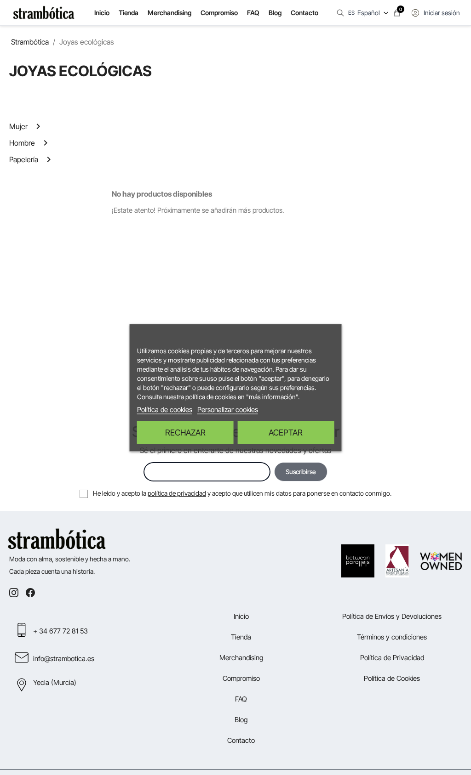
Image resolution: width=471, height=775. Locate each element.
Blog (275, 13)
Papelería (23, 159)
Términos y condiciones (392, 637)
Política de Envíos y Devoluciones (392, 616)
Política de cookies (164, 409)
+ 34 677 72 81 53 (60, 631)
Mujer (18, 126)
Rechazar (185, 432)
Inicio (101, 13)
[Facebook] (30, 592)
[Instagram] (13, 592)
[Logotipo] (43, 13)
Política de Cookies (392, 678)
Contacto (304, 13)
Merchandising (169, 13)
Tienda (128, 13)
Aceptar (286, 432)
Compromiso (219, 13)
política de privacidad (177, 493)
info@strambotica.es (63, 658)
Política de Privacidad (392, 657)
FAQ (253, 13)
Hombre (22, 142)
